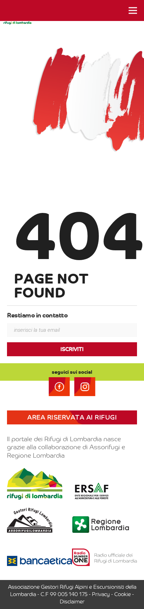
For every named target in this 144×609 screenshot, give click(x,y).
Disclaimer (72, 602)
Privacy (101, 594)
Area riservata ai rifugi (72, 417)
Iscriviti (72, 349)
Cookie (122, 594)
